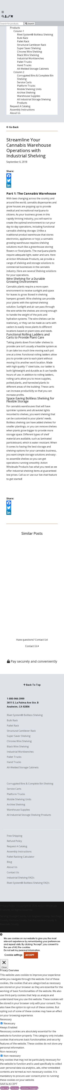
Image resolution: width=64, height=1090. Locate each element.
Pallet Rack (23, 41)
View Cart (4, 1088)
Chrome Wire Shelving (29, 51)
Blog (9, 862)
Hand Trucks (24, 65)
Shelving (40, 271)
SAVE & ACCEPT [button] (8, 1084)
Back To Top (33, 684)
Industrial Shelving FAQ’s (20, 877)
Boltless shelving (15, 422)
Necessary (9, 1023)
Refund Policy (14, 841)
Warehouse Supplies (28, 96)
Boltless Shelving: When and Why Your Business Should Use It (30, 582)
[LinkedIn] (32, 185)
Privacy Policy (7, 905)
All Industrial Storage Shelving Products (29, 814)
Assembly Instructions (22, 109)
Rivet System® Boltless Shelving (35, 34)
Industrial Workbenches (30, 58)
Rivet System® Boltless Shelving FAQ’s (28, 882)
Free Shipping (14, 835)
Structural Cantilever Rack (31, 44)
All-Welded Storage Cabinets (33, 68)
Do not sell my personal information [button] (22, 950)
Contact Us (31, 646)
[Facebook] (32, 175)
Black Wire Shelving (28, 55)
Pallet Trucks (24, 61)
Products (15, 27)
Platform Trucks (26, 85)
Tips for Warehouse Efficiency (26, 540)
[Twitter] (32, 180)
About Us (15, 113)
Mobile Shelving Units (29, 89)
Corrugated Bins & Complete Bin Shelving (30, 783)
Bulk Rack (22, 38)
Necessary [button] (6, 1019)
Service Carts (24, 82)
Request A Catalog (20, 106)
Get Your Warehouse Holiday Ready (29, 606)
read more (15, 565)
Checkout (14, 1088)
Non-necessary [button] (8, 1051)
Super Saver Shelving (29, 48)
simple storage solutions (31, 454)
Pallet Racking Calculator (20, 856)
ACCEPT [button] (29, 955)
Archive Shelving (26, 92)
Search (30, 23)
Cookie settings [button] (13, 955)
